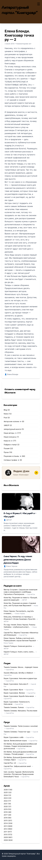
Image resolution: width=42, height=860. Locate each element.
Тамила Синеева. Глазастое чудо (17, 732)
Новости (7, 441)
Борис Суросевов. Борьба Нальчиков (19, 696)
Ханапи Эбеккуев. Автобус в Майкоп (18, 673)
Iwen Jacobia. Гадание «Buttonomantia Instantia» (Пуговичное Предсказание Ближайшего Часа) (19, 774)
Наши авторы (9, 433)
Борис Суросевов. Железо (14, 693)
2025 (6, 792)
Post (5, 418)
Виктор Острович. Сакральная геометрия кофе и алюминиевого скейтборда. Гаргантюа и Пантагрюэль (20, 592)
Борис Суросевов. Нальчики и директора (20, 678)
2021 (5, 804)
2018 (6, 812)
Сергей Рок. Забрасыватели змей (17, 766)
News (6, 414)
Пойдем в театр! (10, 445)
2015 (6, 820)
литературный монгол (12, 429)
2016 (6, 818)
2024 (6, 795)
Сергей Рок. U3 (10, 763)
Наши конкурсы (10, 437)
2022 (6, 801)
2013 (6, 826)
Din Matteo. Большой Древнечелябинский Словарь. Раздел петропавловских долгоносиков (20, 746)
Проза (6, 452)
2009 (6, 837)
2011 (5, 832)
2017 (5, 815)
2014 (6, 823)
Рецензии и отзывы (11, 456)
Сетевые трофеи (10, 460)
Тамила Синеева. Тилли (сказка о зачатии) (21, 726)
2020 (6, 806)
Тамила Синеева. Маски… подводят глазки (21, 667)
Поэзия (6, 448)
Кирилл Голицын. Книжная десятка (18, 646)
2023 (6, 798)
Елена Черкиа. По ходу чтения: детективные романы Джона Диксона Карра (18, 559)
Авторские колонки (11, 421)
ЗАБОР (6, 425)
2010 (6, 834)
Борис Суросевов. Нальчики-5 (16, 684)
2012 (5, 829)
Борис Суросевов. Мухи (13, 690)
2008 (6, 840)
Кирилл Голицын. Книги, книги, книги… (19, 652)
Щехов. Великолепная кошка (15, 741)
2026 (6, 790)
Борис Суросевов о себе (14, 737)
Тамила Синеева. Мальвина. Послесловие (20, 711)
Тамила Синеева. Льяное (14, 707)
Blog (5, 410)
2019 (6, 809)
